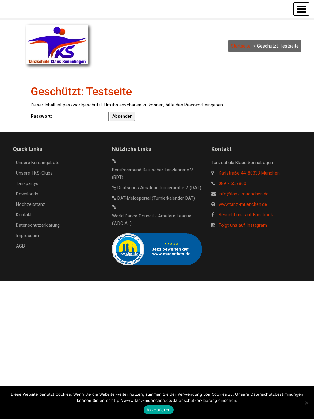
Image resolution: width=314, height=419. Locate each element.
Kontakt (24, 214)
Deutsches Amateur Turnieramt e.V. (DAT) (159, 187)
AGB (20, 246)
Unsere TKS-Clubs (34, 173)
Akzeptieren (159, 409)
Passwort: (42, 116)
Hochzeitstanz (30, 204)
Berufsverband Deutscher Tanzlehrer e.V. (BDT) (152, 173)
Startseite (241, 46)
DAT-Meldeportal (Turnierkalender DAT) (156, 198)
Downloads (27, 194)
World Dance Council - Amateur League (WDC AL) (151, 219)
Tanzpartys (27, 183)
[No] (306, 403)
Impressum (27, 235)
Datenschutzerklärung (38, 225)
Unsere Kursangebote (37, 162)
